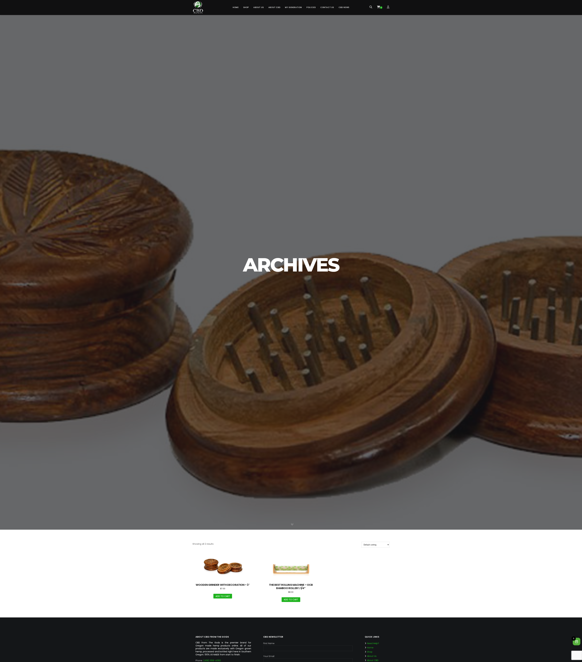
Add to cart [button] (223, 596)
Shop (369, 651)
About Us (371, 656)
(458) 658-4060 (212, 660)
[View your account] (388, 7)
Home (370, 647)
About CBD (372, 660)
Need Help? (373, 643)
